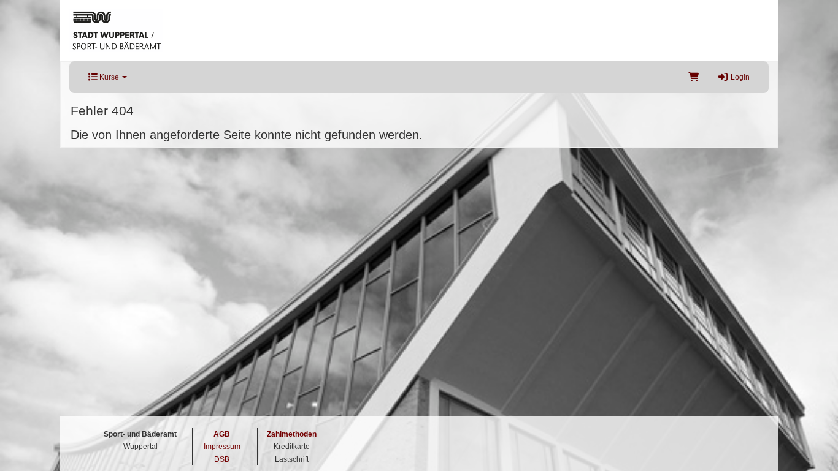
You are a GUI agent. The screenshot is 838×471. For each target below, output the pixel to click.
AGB (221, 434)
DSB (221, 459)
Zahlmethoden (292, 434)
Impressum (222, 446)
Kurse (109, 77)
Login (739, 77)
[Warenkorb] (693, 77)
